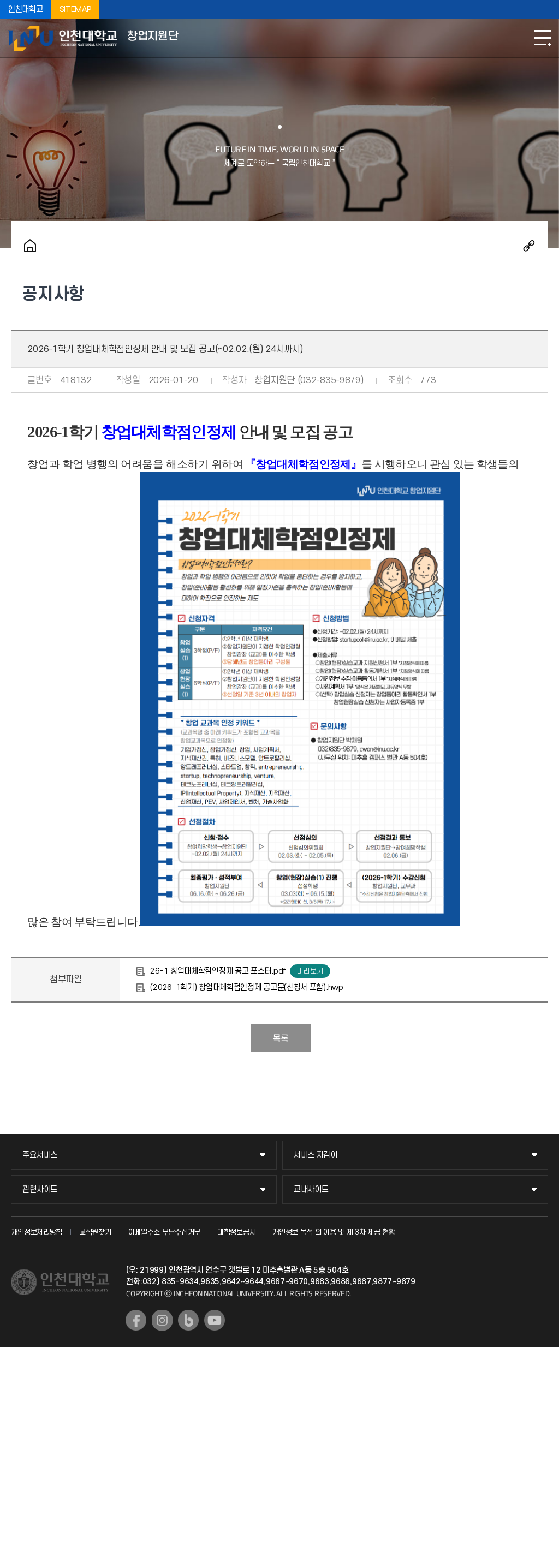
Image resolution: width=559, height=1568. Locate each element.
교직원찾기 (95, 1232)
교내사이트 (311, 1189)
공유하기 (529, 245)
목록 (280, 1039)
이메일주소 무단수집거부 (164, 1232)
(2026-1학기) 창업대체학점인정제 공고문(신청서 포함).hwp (246, 987)
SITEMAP (75, 9)
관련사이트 (39, 1189)
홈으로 (30, 245)
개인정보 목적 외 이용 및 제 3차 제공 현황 (333, 1232)
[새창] (136, 1320)
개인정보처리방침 (36, 1232)
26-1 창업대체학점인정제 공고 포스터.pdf (218, 971)
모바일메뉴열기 (542, 38)
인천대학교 (25, 9)
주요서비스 (39, 1155)
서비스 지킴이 (315, 1155)
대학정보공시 (236, 1232)
